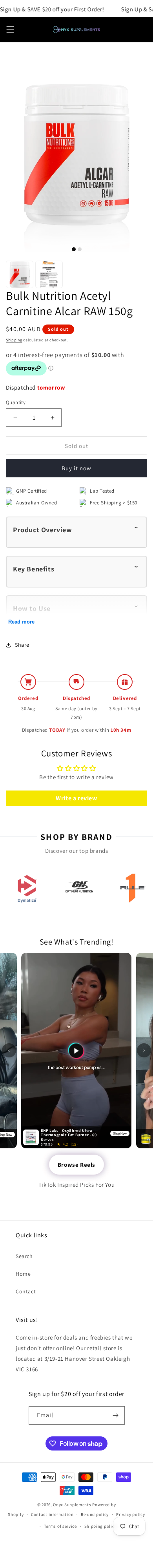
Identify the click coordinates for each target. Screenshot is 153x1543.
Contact (26, 1291)
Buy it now (76, 468)
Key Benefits (33, 568)
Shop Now (120, 1133)
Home (23, 1273)
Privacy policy (130, 1514)
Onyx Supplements (72, 1504)
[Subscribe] (115, 1415)
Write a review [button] (76, 798)
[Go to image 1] (74, 249)
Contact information (52, 1514)
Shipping (14, 340)
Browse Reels (76, 1164)
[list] (76, 888)
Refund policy (95, 1514)
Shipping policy (100, 1526)
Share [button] (22, 644)
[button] (10, 29)
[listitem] (26, 888)
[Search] (122, 29)
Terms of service (60, 1526)
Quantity (16, 402)
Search (24, 1256)
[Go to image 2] (80, 249)
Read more (21, 622)
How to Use (32, 608)
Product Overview (42, 529)
